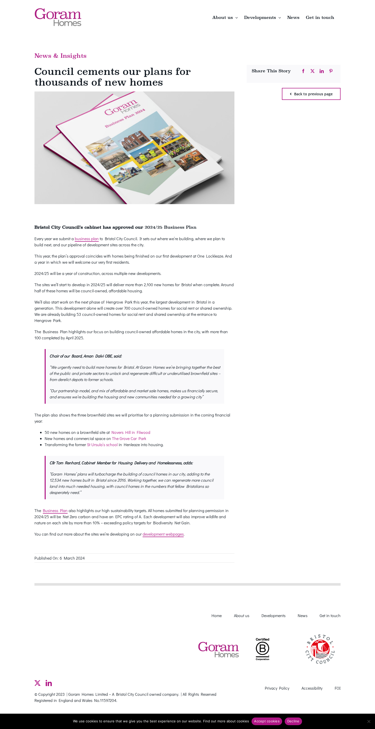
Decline (293, 721)
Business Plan (55, 510)
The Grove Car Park (129, 438)
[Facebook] (303, 71)
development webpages (163, 534)
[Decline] (368, 721)
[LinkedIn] (321, 71)
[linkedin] (49, 683)
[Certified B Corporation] (262, 636)
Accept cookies (267, 721)
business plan (87, 238)
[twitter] (37, 683)
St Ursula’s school (102, 444)
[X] (312, 71)
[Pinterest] (330, 71)
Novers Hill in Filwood (130, 432)
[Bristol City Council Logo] (320, 630)
